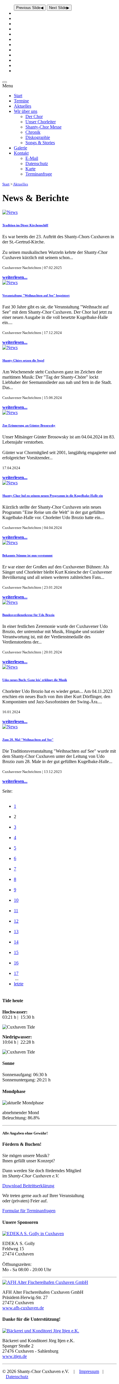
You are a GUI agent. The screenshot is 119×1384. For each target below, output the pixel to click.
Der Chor (34, 116)
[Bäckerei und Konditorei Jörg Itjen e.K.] (40, 1330)
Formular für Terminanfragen (28, 1210)
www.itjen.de (14, 1356)
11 (16, 910)
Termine (21, 100)
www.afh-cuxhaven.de (23, 1307)
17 (16, 973)
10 (16, 900)
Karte (30, 168)
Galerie (20, 147)
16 (16, 962)
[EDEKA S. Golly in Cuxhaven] (33, 1233)
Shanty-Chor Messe (43, 126)
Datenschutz (36, 163)
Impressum (89, 1371)
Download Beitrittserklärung (28, 1185)
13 (16, 931)
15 (16, 952)
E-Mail (31, 158)
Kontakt (21, 153)
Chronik (32, 132)
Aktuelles (22, 106)
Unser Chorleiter (40, 121)
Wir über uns (25, 111)
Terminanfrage (38, 173)
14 (16, 941)
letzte (18, 983)
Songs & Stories (40, 142)
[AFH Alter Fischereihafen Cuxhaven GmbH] (45, 1282)
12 (16, 921)
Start (18, 95)
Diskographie (37, 137)
